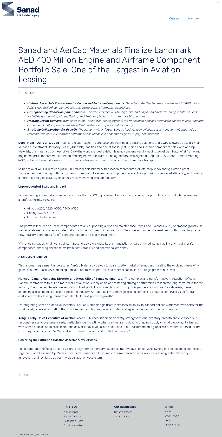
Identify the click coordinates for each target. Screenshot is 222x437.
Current (175, 18)
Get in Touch (172, 415)
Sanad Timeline (72, 416)
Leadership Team (73, 420)
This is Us (70, 407)
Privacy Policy (172, 424)
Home (168, 420)
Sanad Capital (122, 416)
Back (25, 375)
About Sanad (71, 412)
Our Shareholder (73, 425)
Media (168, 411)
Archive (193, 18)
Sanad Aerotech (123, 412)
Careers (169, 406)
